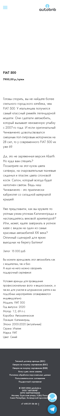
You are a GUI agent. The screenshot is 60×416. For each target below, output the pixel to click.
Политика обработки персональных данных (30, 375)
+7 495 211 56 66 (29, 404)
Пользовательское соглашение (30, 378)
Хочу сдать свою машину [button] (30, 371)
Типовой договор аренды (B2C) (30, 361)
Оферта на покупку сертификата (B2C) (30, 364)
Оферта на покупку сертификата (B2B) (30, 368)
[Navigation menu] (5, 7)
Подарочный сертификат (30, 381)
